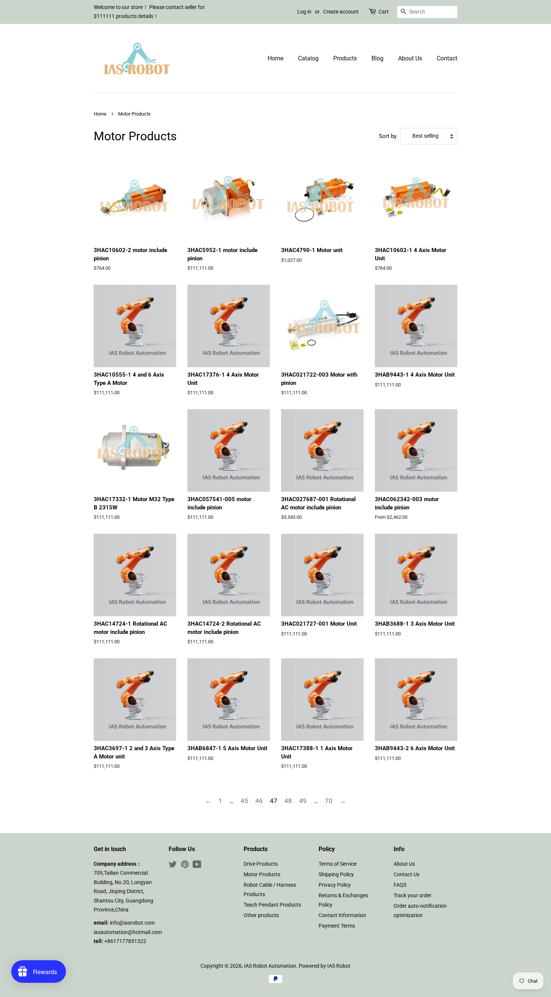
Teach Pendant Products (272, 905)
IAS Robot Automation (270, 966)
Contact (447, 58)
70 (328, 801)
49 (303, 801)
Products (345, 58)
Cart (384, 12)
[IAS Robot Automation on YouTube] (197, 866)
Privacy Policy (335, 885)
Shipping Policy (336, 874)
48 (288, 801)
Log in (304, 12)
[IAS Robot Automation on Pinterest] (185, 866)
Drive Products (261, 864)
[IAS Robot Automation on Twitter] (173, 866)
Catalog (308, 58)
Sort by (388, 136)
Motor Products (262, 874)
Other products (261, 915)
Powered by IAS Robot (324, 966)
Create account (341, 12)
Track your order (412, 895)
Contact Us (406, 874)
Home (275, 58)
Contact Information (342, 915)
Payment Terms (337, 926)
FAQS (400, 885)
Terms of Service (337, 864)
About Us (410, 58)
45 (244, 801)
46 (259, 801)
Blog (377, 58)
